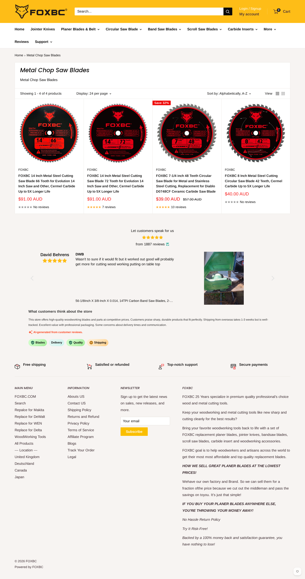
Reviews (22, 42)
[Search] (227, 11)
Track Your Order (81, 450)
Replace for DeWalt (30, 417)
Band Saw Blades (162, 29)
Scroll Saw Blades (202, 29)
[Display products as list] (283, 93)
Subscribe (134, 432)
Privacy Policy (78, 423)
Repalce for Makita (29, 410)
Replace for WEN (28, 423)
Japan (19, 477)
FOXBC (23, 169)
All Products (24, 443)
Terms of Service (81, 430)
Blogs (72, 443)
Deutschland (24, 463)
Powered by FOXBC (29, 567)
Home (19, 29)
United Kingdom (27, 457)
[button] (33, 278)
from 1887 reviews (150, 244)
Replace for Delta (28, 430)
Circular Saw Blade (122, 29)
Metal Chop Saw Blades (44, 55)
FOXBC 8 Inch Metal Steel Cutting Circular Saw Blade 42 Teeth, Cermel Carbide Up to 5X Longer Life (253, 181)
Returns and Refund (83, 417)
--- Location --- (26, 450)
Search (20, 403)
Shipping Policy (79, 410)
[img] (152, 237)
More (268, 29)
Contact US (77, 403)
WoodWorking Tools (30, 437)
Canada (21, 470)
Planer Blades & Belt (78, 29)
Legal (72, 457)
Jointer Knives (43, 29)
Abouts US (76, 396)
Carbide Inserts (241, 29)
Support (41, 42)
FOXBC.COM (25, 396)
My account (249, 14)
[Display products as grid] (277, 93)
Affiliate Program (81, 437)
